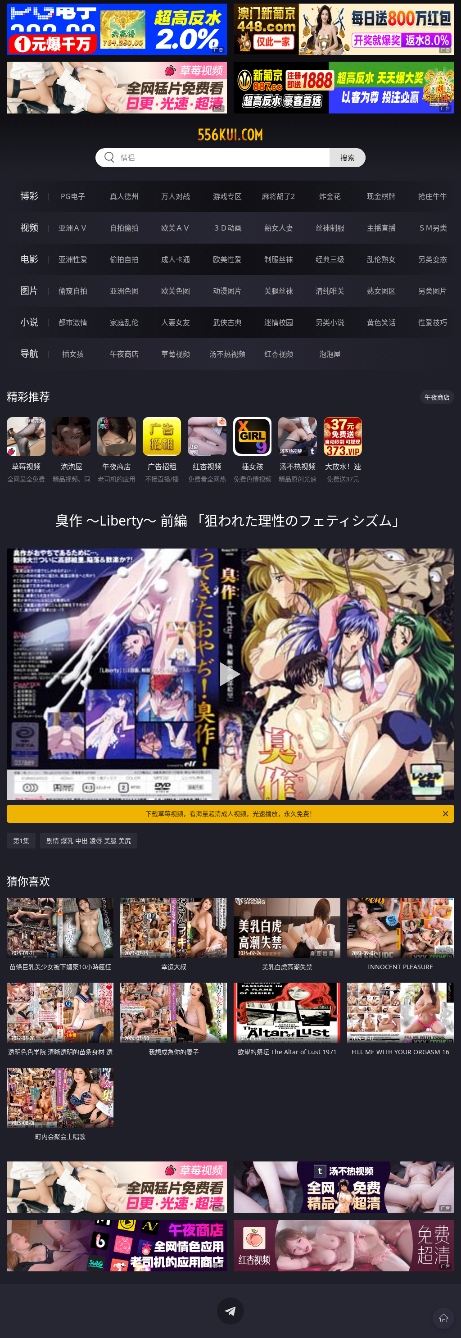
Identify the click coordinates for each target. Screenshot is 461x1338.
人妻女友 (175, 322)
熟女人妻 (278, 228)
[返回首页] (443, 1318)
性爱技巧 (432, 322)
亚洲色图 (124, 291)
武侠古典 (227, 322)
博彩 (29, 196)
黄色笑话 (381, 322)
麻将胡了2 (278, 196)
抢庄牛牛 (432, 196)
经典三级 (330, 259)
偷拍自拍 (124, 259)
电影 (29, 259)
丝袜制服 (330, 228)
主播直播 (381, 228)
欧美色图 (175, 291)
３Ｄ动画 (227, 228)
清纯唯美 (330, 291)
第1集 (21, 840)
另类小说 (330, 322)
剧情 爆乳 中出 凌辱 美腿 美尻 (88, 840)
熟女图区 (381, 291)
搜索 (347, 158)
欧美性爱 (227, 259)
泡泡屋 (330, 354)
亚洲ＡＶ (73, 228)
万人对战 (175, 196)
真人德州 (124, 196)
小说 (29, 322)
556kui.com (230, 135)
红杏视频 (278, 354)
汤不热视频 (227, 354)
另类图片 (432, 291)
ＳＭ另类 (432, 228)
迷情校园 (278, 322)
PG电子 (73, 196)
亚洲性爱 (73, 259)
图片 (29, 291)
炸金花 (330, 196)
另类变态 (432, 259)
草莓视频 (175, 354)
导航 (29, 354)
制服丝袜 (278, 259)
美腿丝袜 (278, 291)
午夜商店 (124, 354)
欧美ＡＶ (175, 228)
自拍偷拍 (124, 228)
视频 (29, 228)
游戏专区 (227, 196)
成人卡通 (175, 259)
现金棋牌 (381, 196)
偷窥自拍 (73, 291)
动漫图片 (227, 291)
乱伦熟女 (381, 259)
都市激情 (73, 322)
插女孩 (73, 354)
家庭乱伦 (124, 322)
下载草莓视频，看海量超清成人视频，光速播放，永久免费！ (230, 813)
